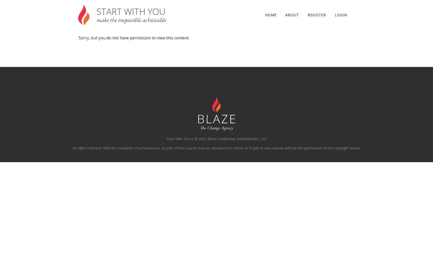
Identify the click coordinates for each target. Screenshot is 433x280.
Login (341, 15)
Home (271, 15)
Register (317, 15)
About (292, 15)
